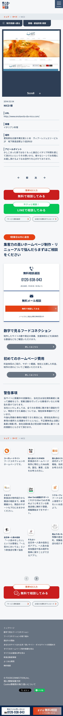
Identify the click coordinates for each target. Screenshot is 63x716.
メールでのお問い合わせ (47, 711)
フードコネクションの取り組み (16, 636)
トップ (6, 16)
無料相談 (7, 665)
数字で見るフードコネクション (16, 632)
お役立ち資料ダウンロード (44, 219)
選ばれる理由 (9, 640)
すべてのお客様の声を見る (14, 653)
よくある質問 (9, 661)
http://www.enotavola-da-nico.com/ (22, 116)
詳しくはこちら (31, 347)
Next (36, 578)
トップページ (9, 628)
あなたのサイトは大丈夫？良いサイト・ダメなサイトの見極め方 (29, 644)
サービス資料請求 (13, 219)
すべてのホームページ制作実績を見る (19, 648)
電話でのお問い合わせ (16, 711)
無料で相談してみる (31, 308)
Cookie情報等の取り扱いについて (20, 684)
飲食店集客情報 (10, 657)
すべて (14, 16)
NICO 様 (8, 105)
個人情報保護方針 (12, 681)
